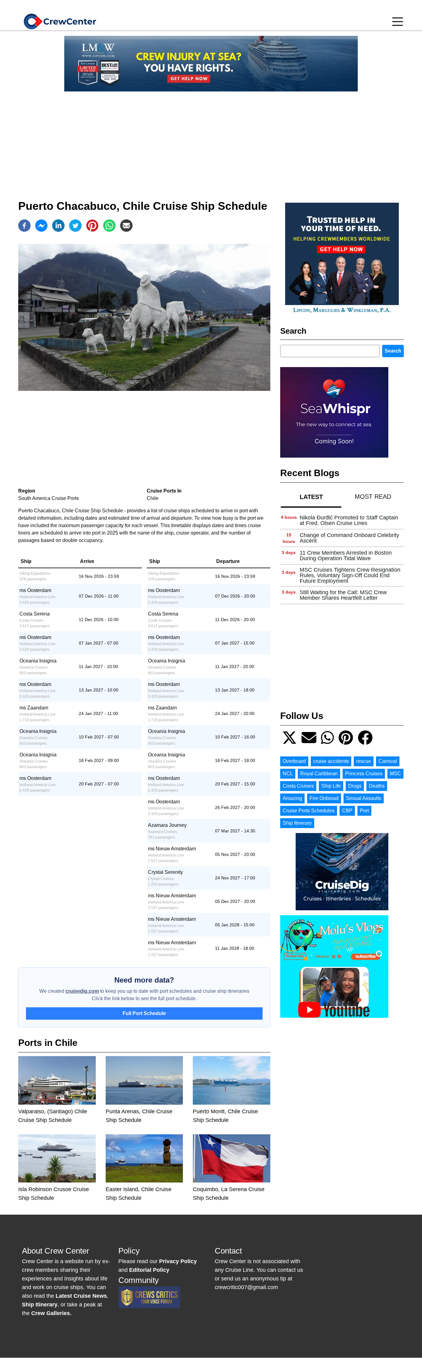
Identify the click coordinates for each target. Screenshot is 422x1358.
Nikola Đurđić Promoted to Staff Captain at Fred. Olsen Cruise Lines (349, 520)
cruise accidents (331, 761)
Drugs (354, 786)
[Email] (126, 225)
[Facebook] (24, 225)
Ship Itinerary (297, 823)
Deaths (377, 786)
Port (364, 810)
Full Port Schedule (144, 1013)
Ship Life (331, 786)
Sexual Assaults (363, 798)
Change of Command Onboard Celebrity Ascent (349, 538)
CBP (347, 810)
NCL (288, 773)
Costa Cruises (298, 786)
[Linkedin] (58, 225)
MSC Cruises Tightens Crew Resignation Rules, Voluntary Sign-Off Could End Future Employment (350, 575)
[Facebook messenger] (41, 225)
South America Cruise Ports (48, 498)
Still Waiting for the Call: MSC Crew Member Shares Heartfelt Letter (343, 595)
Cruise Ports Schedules (309, 810)
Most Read (373, 496)
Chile (152, 498)
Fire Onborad (324, 798)
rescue (363, 761)
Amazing (292, 798)
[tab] (311, 497)
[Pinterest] (92, 225)
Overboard (294, 761)
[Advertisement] (211, 139)
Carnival (387, 761)
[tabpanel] (342, 558)
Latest (311, 496)
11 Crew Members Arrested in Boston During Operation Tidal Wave (346, 555)
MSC (395, 773)
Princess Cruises (363, 773)
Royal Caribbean (319, 773)
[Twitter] (75, 225)
